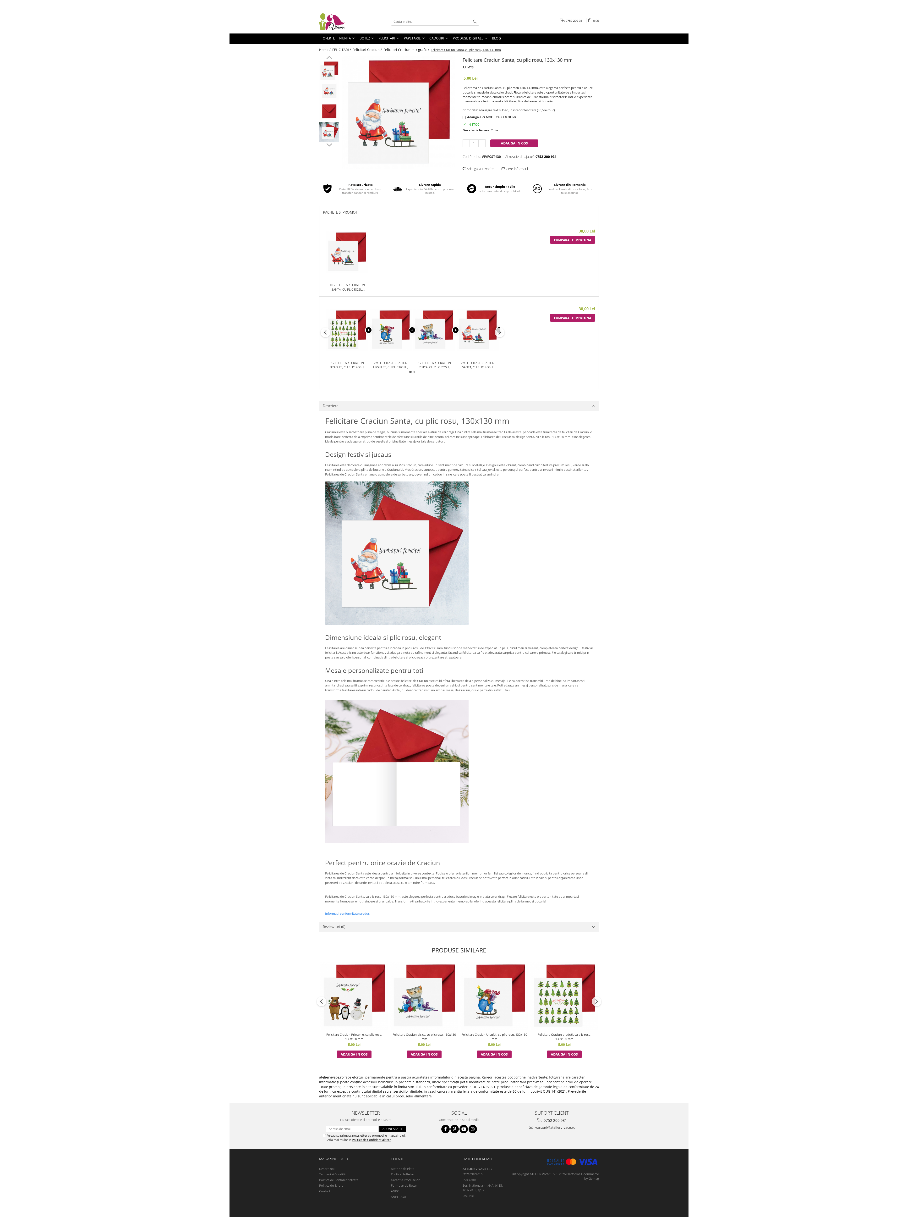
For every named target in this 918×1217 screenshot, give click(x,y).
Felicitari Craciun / (368, 49)
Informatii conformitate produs (347, 913)
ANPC (395, 1191)
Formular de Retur (404, 1185)
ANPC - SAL (399, 1197)
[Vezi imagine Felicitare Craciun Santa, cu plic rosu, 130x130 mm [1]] (329, 91)
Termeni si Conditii (332, 1174)
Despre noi (326, 1169)
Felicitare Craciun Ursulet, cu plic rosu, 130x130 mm (494, 1036)
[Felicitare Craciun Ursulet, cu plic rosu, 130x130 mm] (494, 996)
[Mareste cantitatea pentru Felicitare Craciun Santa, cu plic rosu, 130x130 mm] (482, 143)
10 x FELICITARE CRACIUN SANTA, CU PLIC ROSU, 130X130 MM (347, 287)
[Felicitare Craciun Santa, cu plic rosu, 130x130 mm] (398, 112)
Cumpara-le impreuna (572, 240)
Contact (324, 1191)
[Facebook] (445, 1129)
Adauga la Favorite (480, 168)
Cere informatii (516, 168)
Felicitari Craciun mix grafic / (406, 49)
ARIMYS (468, 67)
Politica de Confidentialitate (371, 1140)
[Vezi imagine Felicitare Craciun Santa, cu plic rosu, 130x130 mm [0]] (329, 71)
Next (329, 144)
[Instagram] (473, 1129)
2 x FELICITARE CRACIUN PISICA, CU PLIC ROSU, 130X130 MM (434, 365)
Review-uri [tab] (334, 926)
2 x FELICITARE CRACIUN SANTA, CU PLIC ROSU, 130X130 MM (477, 365)
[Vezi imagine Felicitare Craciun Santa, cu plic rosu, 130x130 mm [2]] (329, 111)
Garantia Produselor (405, 1180)
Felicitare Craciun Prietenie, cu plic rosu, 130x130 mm (354, 1036)
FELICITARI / (342, 49)
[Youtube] (463, 1129)
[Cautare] (475, 22)
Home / (325, 49)
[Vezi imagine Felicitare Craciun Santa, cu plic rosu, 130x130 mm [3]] (329, 132)
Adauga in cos (514, 143)
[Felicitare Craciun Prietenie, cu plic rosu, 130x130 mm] (354, 996)
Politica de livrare (331, 1185)
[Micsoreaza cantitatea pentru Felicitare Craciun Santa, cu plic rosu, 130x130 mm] (466, 143)
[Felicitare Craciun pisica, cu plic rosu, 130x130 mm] (424, 996)
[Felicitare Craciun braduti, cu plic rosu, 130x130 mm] (564, 996)
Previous (329, 58)
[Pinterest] (454, 1129)
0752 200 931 (555, 1120)
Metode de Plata (402, 1169)
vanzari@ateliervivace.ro (554, 1127)
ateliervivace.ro (331, 1077)
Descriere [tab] (330, 405)
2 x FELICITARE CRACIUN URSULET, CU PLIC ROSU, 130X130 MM (390, 365)
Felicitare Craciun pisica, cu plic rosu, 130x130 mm (424, 1036)
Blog (496, 38)
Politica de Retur (402, 1174)
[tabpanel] (398, 112)
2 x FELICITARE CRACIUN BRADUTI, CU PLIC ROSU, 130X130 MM (347, 365)
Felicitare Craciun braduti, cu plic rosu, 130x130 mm (564, 1036)
